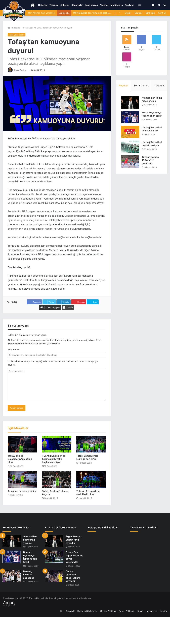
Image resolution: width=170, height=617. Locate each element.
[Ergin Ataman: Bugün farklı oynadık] (54, 541)
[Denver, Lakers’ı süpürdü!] (11, 576)
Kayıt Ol (162, 12)
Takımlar (53, 5)
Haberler (42, 5)
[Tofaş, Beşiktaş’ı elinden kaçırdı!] (56, 479)
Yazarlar (104, 5)
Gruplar (138, 12)
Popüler (123, 85)
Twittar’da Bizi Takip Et (144, 527)
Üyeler (128, 12)
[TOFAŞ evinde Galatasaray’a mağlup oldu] (22, 444)
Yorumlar (159, 85)
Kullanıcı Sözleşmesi (87, 611)
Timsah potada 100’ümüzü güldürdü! (150, 160)
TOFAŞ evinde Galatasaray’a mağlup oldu (20, 458)
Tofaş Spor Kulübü (31, 27)
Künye (140, 611)
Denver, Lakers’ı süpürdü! (28, 574)
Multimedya (117, 5)
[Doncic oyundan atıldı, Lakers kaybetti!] (54, 576)
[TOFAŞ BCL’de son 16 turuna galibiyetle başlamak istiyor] (56, 444)
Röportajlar (77, 5)
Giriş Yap (150, 12)
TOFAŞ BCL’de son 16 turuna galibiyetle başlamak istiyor (54, 458)
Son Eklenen (141, 85)
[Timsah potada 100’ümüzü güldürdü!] (130, 161)
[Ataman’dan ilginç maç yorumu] (130, 102)
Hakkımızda (151, 611)
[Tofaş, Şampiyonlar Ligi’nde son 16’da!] (91, 444)
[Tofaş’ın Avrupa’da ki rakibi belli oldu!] (91, 479)
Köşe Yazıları (91, 5)
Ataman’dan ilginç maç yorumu (30, 539)
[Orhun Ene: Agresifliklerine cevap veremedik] (54, 557)
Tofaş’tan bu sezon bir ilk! (22, 491)
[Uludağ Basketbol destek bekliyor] (130, 147)
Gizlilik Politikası (108, 611)
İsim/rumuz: (14, 349)
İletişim (163, 611)
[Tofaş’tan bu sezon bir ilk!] (22, 479)
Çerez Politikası (126, 611)
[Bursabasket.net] (13, 11)
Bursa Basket (20, 70)
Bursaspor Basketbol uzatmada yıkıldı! (92, 12)
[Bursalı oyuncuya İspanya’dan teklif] (130, 117)
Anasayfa (15, 27)
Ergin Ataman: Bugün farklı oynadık (74, 539)
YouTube (129, 5)
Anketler (64, 5)
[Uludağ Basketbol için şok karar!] (130, 132)
